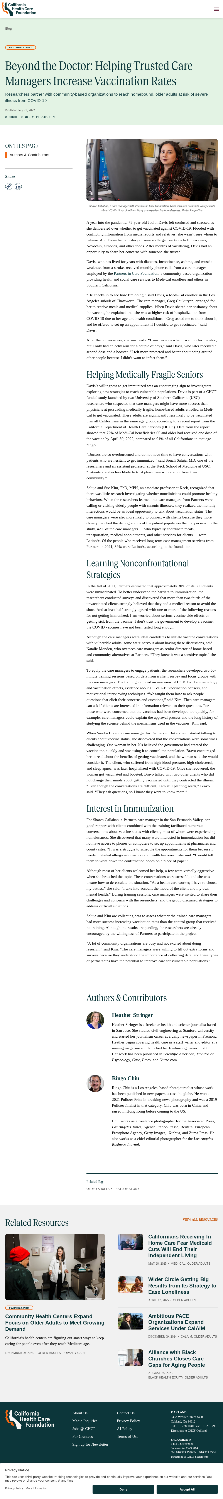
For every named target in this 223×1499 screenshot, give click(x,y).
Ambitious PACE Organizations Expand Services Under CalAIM (176, 1322)
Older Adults (43, 117)
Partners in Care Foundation (136, 273)
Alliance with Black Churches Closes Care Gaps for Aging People (176, 1358)
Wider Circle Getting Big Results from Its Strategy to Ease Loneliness (182, 1285)
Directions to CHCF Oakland (189, 1430)
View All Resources (200, 1219)
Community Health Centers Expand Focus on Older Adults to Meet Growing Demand (55, 1322)
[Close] (216, 9)
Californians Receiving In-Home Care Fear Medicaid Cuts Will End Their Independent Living (180, 1246)
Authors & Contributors (29, 155)
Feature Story (20, 47)
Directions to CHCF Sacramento (190, 1456)
